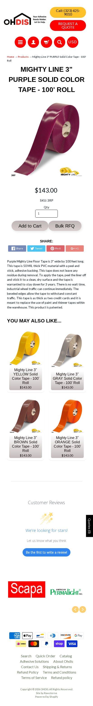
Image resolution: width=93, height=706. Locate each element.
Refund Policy (27, 672)
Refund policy (61, 677)
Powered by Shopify (46, 696)
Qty (46, 207)
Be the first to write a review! (46, 552)
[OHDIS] (25, 18)
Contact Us (30, 667)
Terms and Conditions (59, 672)
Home (10, 56)
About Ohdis (63, 661)
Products (23, 56)
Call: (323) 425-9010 (68, 12)
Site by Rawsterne (46, 693)
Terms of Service (34, 677)
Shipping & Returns (57, 667)
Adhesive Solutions (34, 661)
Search (26, 656)
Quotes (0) (89, 526)
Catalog (66, 656)
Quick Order (45, 656)
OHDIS (44, 689)
